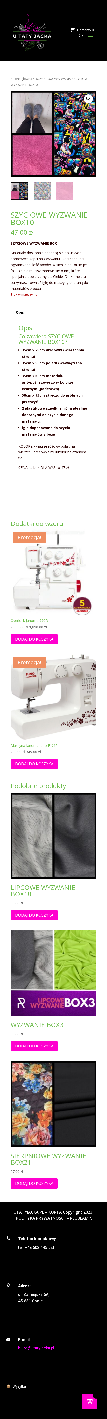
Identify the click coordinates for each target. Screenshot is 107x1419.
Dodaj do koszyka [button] (34, 639)
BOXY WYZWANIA (58, 78)
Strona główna (21, 78)
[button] (88, 98)
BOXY (39, 78)
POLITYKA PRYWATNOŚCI (40, 1218)
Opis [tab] (20, 312)
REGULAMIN (81, 1218)
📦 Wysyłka (16, 1386)
